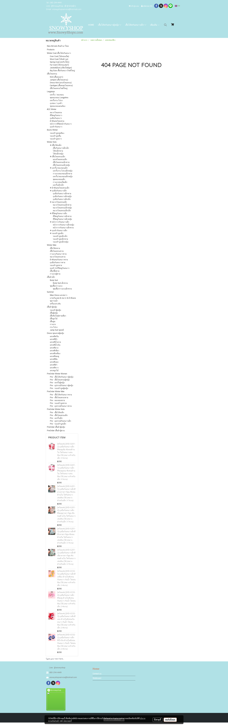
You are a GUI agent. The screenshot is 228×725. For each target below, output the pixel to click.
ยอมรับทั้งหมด (170, 720)
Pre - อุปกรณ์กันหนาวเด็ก (60, 421)
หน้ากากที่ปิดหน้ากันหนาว (61, 124)
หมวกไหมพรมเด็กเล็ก (62, 210)
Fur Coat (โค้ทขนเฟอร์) (59, 65)
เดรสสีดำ (53, 365)
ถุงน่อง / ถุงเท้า (56, 103)
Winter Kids (52, 142)
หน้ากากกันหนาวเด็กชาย (63, 228)
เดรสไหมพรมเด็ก (60, 159)
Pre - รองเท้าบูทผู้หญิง (59, 388)
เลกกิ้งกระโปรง (56, 100)
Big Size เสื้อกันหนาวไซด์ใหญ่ (62, 70)
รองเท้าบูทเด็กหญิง (60, 242)
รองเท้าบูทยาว (56, 139)
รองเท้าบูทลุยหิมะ (57, 133)
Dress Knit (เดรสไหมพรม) (61, 83)
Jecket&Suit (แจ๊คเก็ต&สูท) (61, 68)
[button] (165, 25)
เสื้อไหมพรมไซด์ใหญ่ (58, 88)
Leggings (51, 91)
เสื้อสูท (52, 321)
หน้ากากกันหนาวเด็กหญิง (63, 225)
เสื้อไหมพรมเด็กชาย (61, 162)
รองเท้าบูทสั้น (55, 136)
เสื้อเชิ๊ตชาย (54, 271)
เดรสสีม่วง (54, 348)
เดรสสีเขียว (54, 350)
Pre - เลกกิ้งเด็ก (56, 418)
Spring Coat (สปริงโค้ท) (59, 62)
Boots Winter (52, 130)
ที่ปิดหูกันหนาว (56, 115)
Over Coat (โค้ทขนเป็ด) (59, 56)
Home (91, 25)
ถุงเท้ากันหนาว (56, 127)
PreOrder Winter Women (57, 374)
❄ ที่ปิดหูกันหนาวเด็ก (58, 213)
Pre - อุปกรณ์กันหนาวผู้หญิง (61, 385)
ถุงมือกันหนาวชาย (57, 262)
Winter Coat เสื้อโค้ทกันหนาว (59, 53)
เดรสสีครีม (54, 336)
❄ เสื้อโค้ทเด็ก (56, 145)
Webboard (97, 678)
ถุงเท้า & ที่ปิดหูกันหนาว (59, 268)
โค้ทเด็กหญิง (58, 154)
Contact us (97, 674)
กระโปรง (53, 327)
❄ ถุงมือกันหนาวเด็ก (58, 191)
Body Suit (54, 280)
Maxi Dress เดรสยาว (58, 295)
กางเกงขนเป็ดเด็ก (60, 182)
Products (51, 49)
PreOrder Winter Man (55, 391)
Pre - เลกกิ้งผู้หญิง (57, 382)
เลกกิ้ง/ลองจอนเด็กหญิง (63, 176)
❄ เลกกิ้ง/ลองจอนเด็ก (59, 168)
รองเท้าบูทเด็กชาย (60, 239)
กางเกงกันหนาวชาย (58, 254)
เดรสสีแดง (54, 362)
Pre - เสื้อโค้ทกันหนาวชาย (61, 395)
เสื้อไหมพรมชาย (57, 251)
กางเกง (53, 324)
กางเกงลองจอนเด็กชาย (62, 173)
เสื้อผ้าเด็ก (51, 277)
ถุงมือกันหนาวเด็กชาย (62, 193)
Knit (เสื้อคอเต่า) (56, 77)
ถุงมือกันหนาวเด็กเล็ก (62, 199)
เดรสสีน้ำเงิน (55, 345)
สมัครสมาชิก (147, 6)
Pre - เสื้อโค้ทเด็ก (57, 412)
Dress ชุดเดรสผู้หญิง (55, 333)
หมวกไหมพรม (56, 112)
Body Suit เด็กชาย (60, 283)
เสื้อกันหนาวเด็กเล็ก (61, 148)
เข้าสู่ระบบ (135, 6)
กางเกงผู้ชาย (55, 274)
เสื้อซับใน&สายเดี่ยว (58, 316)
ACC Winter (51, 109)
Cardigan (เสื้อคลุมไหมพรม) (61, 85)
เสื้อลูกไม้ (53, 318)
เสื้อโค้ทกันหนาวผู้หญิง (108, 25)
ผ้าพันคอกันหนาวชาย (59, 259)
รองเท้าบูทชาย (56, 265)
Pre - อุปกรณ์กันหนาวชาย (61, 406)
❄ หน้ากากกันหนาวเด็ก (59, 222)
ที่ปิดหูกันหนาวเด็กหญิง (62, 219)
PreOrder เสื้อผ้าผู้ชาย (56, 430)
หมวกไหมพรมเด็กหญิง (62, 208)
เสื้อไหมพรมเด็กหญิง (61, 165)
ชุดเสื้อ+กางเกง (56, 286)
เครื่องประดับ (55, 304)
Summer (50, 292)
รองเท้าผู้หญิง (55, 310)
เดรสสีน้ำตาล (55, 342)
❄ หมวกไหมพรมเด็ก (58, 202)
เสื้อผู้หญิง (54, 313)
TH (178, 6)
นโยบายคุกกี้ (67, 721)
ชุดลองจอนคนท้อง (57, 106)
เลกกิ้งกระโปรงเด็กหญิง (62, 171)
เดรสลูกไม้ (54, 370)
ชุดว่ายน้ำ (54, 301)
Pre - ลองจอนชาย (57, 400)
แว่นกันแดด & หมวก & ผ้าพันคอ (63, 298)
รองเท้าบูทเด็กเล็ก (60, 236)
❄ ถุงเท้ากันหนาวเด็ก (58, 230)
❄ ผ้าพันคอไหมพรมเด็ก (59, 188)
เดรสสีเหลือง (55, 353)
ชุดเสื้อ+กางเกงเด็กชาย (62, 289)
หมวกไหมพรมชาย (57, 257)
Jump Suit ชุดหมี (57, 330)
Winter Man (51, 245)
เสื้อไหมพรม (52, 74)
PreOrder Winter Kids (56, 409)
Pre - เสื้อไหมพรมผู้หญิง (60, 380)
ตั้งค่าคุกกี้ (157, 720)
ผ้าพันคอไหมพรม (57, 121)
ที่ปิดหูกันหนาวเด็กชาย (62, 216)
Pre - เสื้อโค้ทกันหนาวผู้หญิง (61, 377)
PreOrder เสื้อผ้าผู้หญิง (56, 427)
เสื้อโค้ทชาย (55, 248)
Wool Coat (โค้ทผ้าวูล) (59, 59)
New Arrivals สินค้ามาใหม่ (58, 46)
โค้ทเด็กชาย (58, 151)
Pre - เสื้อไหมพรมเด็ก (59, 415)
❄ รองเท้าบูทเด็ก (57, 233)
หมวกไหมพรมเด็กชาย (62, 205)
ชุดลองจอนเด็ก (59, 179)
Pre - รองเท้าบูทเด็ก (58, 424)
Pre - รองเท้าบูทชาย (58, 403)
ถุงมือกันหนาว (56, 118)
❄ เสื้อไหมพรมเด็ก (57, 156)
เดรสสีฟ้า (53, 339)
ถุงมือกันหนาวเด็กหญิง (62, 196)
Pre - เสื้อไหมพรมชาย (59, 397)
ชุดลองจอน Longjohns (59, 97)
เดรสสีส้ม (54, 359)
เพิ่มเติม (154, 25)
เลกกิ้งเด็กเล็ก (58, 185)
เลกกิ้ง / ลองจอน (57, 95)
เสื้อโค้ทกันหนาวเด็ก (134, 25)
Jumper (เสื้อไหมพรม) (59, 80)
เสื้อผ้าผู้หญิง (52, 307)
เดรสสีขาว (54, 368)
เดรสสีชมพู (54, 356)
